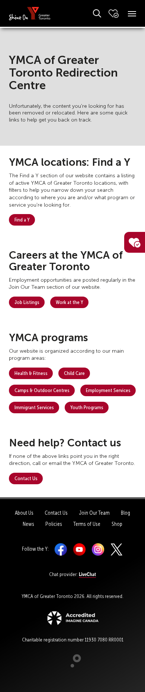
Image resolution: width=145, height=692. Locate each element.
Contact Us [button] (26, 478)
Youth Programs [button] (86, 407)
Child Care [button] (74, 373)
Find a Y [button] (22, 220)
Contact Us (56, 513)
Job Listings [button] (26, 302)
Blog (125, 513)
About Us (24, 513)
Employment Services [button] (108, 390)
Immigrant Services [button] (34, 407)
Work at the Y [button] (69, 302)
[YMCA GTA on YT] (79, 549)
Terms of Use (86, 524)
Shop (117, 524)
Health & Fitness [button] (31, 373)
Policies (53, 524)
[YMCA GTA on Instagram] (97, 549)
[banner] (30, 13)
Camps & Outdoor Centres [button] (42, 390)
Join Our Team (94, 513)
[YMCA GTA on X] (116, 549)
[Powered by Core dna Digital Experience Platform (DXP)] (72, 666)
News (28, 524)
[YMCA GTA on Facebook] (60, 549)
